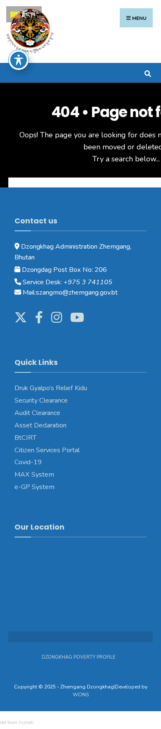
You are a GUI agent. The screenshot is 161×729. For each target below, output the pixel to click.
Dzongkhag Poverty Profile (79, 657)
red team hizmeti (17, 722)
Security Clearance (41, 400)
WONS (81, 694)
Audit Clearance (37, 412)
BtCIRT (25, 437)
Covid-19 (28, 462)
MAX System (34, 474)
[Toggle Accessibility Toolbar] (18, 60)
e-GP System (34, 487)
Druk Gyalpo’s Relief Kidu (50, 388)
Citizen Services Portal (47, 450)
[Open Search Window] (147, 72)
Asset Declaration (40, 425)
